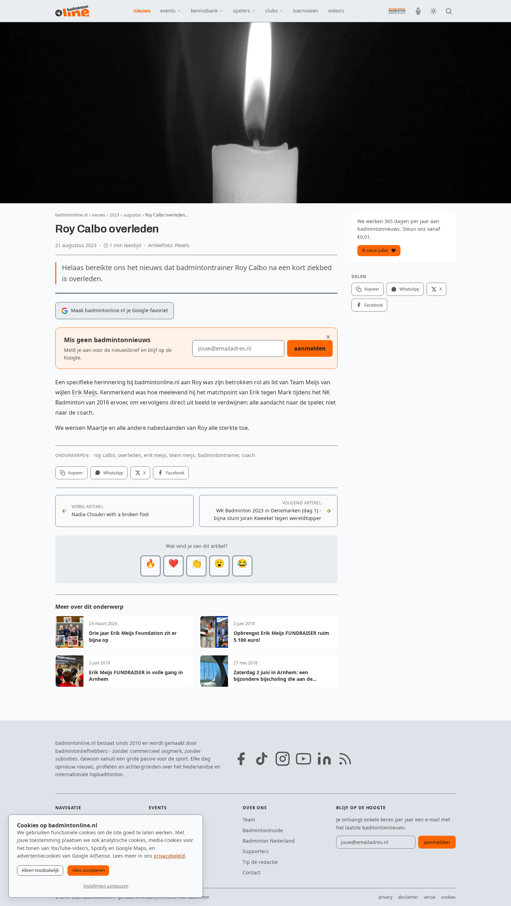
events (168, 10)
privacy (385, 897)
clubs (271, 10)
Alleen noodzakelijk (40, 870)
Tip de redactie (260, 862)
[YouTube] (303, 758)
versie (430, 897)
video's (336, 10)
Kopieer (75, 473)
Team (249, 819)
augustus (132, 215)
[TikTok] (261, 758)
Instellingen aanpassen (105, 886)
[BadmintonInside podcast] (418, 11)
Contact (251, 872)
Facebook (175, 473)
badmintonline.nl (71, 215)
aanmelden (310, 348)
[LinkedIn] (324, 758)
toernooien (305, 10)
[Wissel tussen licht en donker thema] (433, 11)
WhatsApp (113, 473)
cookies (448, 897)
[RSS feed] (345, 758)
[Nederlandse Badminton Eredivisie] (397, 11)
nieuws (142, 10)
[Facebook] (241, 758)
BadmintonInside (263, 830)
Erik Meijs (84, 392)
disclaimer (408, 897)
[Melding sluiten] (328, 337)
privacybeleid (169, 855)
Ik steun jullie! (375, 250)
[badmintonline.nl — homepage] (72, 11)
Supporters (256, 851)
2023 (114, 215)
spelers (241, 10)
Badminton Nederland (269, 840)
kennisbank (204, 10)
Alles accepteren (88, 870)
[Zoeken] (449, 11)
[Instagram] (282, 758)
